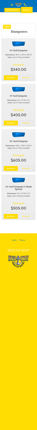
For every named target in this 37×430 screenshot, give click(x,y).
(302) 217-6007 (12, 10)
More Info (26, 78)
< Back (7, 27)
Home (14, 240)
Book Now (27, 10)
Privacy (22, 240)
